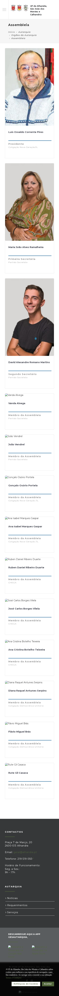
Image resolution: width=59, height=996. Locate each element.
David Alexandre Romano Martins (29, 362)
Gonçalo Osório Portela (23, 485)
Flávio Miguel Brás (19, 731)
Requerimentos (16, 905)
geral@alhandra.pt (25, 852)
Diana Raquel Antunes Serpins (27, 690)
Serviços (12, 912)
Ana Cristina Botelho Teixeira (26, 649)
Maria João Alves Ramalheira (25, 247)
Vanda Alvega (16, 403)
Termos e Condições (13, 978)
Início (11, 32)
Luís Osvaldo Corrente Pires (25, 132)
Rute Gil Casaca (18, 772)
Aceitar (48, 984)
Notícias (12, 898)
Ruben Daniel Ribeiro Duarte (26, 567)
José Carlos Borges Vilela (24, 608)
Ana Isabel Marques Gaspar (25, 526)
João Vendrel (16, 444)
